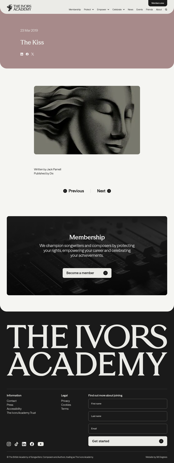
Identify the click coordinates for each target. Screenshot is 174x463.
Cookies (66, 404)
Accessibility (14, 408)
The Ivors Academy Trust (21, 412)
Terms (65, 408)
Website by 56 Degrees (156, 457)
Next (101, 191)
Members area (158, 3)
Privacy (65, 401)
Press (10, 404)
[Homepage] (19, 7)
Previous (76, 191)
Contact (12, 401)
